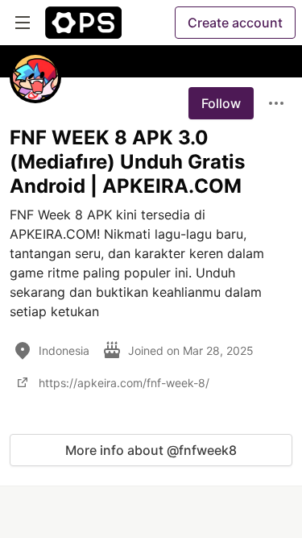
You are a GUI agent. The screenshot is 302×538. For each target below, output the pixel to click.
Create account (235, 23)
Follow (221, 103)
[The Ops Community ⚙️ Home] (83, 22)
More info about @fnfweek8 (151, 450)
